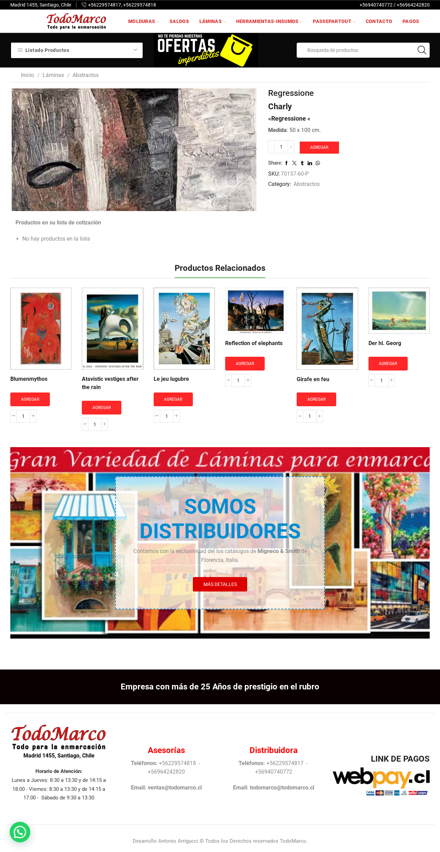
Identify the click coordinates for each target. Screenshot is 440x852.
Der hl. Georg (384, 343)
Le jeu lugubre (171, 379)
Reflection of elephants (254, 343)
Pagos (411, 21)
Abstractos (86, 75)
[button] (20, 832)
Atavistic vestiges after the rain (110, 383)
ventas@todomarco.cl (175, 787)
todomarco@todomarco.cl (282, 787)
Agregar (319, 147)
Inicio (27, 75)
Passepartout (332, 21)
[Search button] (422, 50)
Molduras (141, 21)
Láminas (210, 21)
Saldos (179, 21)
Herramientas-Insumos (267, 21)
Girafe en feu (313, 379)
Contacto (379, 21)
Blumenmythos (28, 379)
